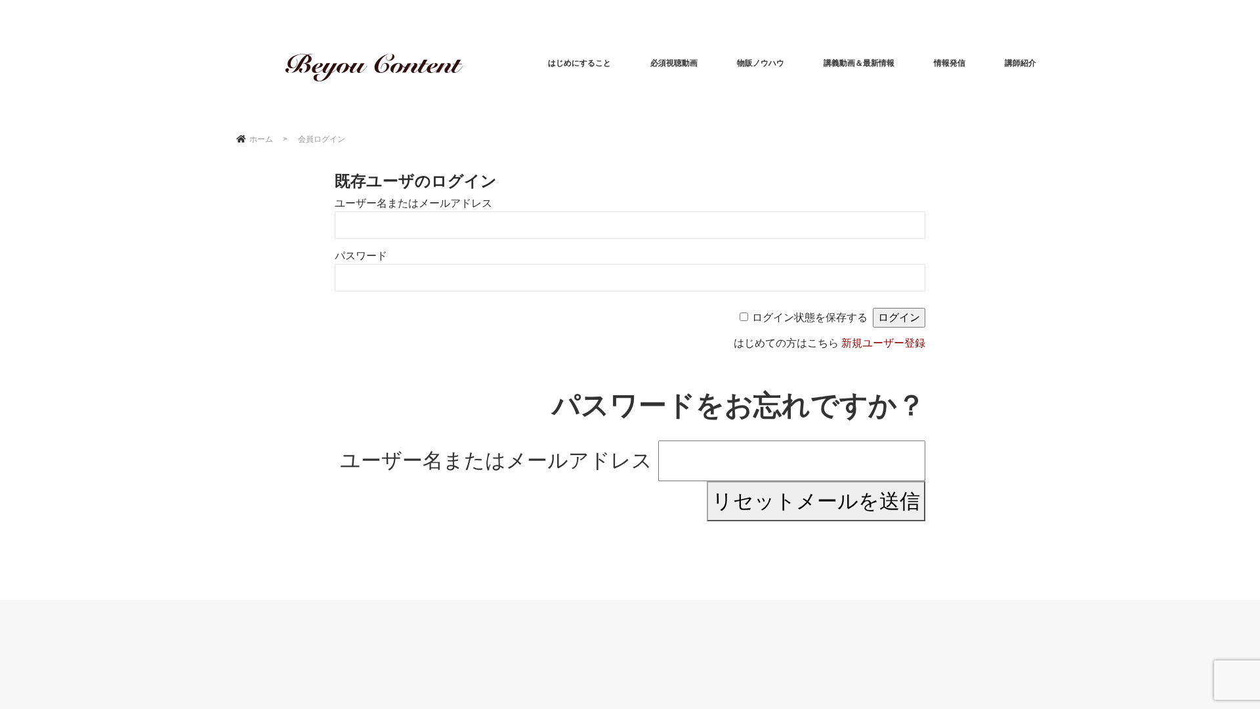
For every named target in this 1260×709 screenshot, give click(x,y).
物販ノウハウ (760, 63)
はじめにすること (579, 63)
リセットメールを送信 (816, 501)
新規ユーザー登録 (883, 343)
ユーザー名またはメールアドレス (413, 203)
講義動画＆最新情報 (859, 63)
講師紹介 (1020, 63)
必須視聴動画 (674, 63)
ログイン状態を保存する (810, 317)
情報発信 (949, 63)
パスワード (361, 255)
